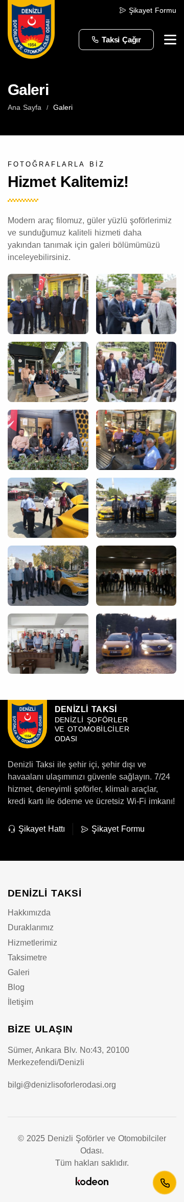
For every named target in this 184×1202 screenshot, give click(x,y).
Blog (16, 987)
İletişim (20, 1002)
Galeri (19, 972)
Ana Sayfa (24, 107)
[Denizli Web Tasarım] (92, 1180)
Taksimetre (27, 957)
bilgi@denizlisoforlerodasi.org (62, 1084)
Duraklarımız (31, 927)
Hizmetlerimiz (32, 942)
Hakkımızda (29, 912)
